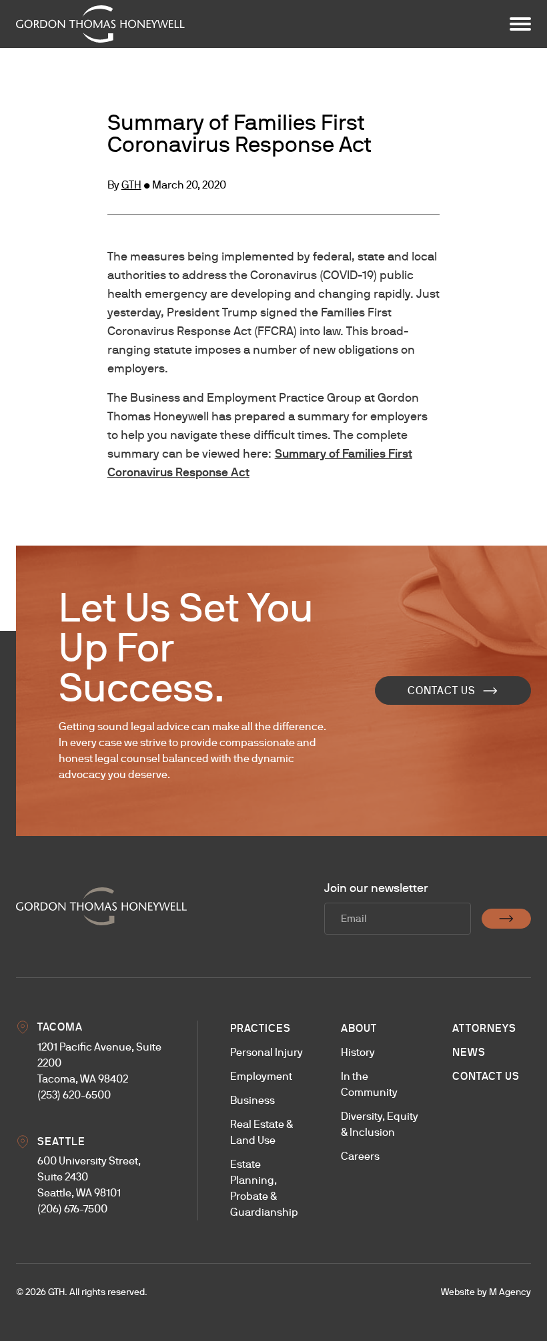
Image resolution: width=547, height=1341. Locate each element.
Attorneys (484, 1028)
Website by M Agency (486, 1291)
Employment (261, 1076)
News (469, 1052)
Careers (360, 1156)
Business (252, 1100)
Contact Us (442, 690)
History (358, 1052)
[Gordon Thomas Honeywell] (100, 24)
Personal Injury (266, 1052)
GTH (131, 185)
